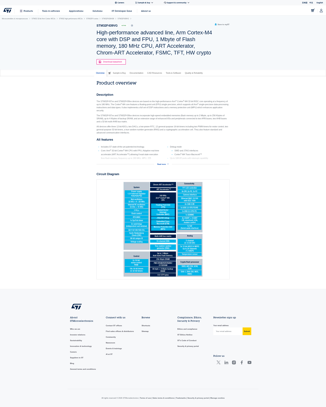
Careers (73, 352)
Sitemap (145, 331)
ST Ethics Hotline (184, 335)
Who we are (75, 329)
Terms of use (146, 398)
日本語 (304, 2)
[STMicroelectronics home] (7, 10)
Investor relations (77, 335)
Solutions (98, 11)
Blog (72, 363)
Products (28, 11)
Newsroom (110, 343)
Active (123, 25)
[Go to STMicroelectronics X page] (219, 363)
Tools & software (51, 11)
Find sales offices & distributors (120, 331)
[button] (221, 24)
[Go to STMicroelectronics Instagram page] (233, 363)
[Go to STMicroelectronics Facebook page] (241, 363)
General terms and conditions (83, 369)
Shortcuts (146, 326)
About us (146, 11)
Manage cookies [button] (217, 398)
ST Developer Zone (122, 11)
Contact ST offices (114, 326)
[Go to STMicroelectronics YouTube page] (249, 363)
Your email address (221, 325)
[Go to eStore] (313, 10)
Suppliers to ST (76, 358)
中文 (311, 2)
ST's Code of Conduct (186, 340)
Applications (76, 11)
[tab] (100, 73)
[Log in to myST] (321, 10)
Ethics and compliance (187, 329)
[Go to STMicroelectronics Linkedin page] (226, 363)
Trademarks (180, 398)
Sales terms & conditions (163, 398)
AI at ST (109, 354)
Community (111, 337)
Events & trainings (114, 348)
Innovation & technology (81, 346)
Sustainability (76, 340)
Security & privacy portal (188, 346)
